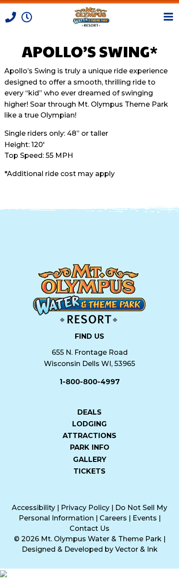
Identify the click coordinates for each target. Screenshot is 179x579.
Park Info (89, 447)
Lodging (89, 424)
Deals (89, 412)
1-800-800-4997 (90, 382)
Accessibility (33, 508)
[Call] (11, 16)
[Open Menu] (168, 17)
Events (145, 518)
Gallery (89, 459)
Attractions (89, 435)
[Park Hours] (27, 16)
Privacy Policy (85, 508)
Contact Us (89, 528)
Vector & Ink (136, 549)
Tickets (89, 471)
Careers (113, 518)
